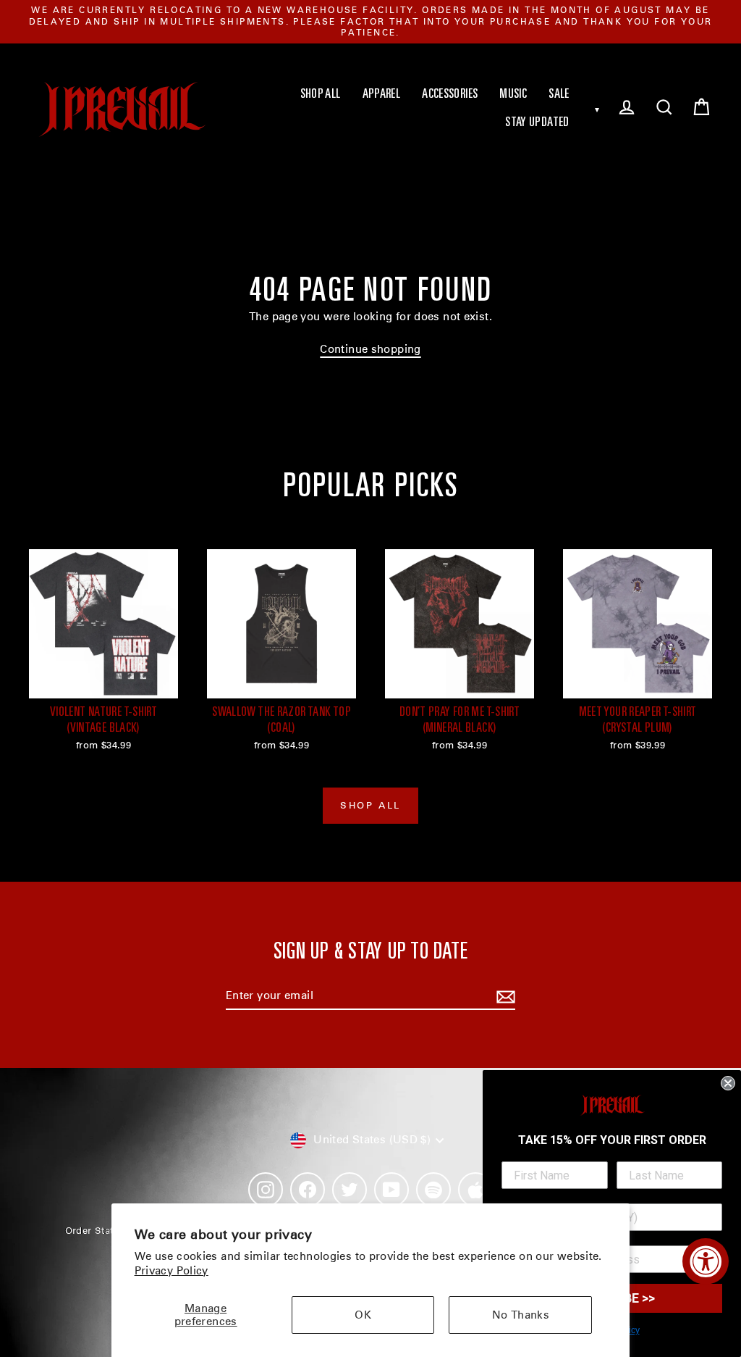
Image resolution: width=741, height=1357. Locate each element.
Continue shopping (370, 349)
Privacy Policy (171, 1270)
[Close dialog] (728, 1083)
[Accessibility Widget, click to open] (705, 1261)
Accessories (450, 94)
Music (513, 94)
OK (363, 1314)
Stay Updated (537, 123)
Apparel (382, 94)
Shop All (320, 94)
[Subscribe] (503, 997)
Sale (559, 94)
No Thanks (520, 1314)
